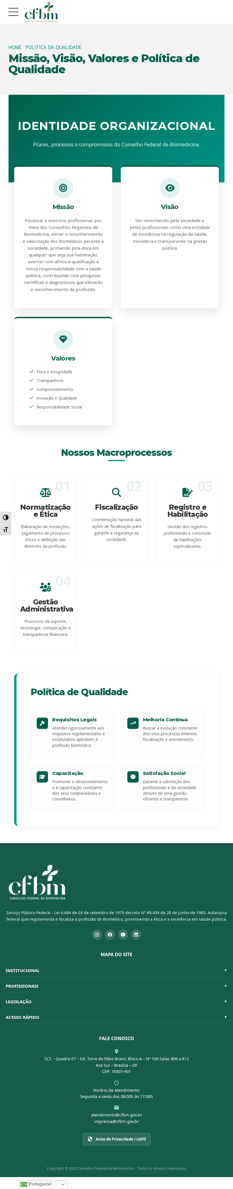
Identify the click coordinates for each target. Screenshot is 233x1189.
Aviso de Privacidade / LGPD (121, 1139)
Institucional (116, 970)
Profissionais (116, 986)
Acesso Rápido (116, 1017)
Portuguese (39, 1184)
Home (15, 47)
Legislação (116, 1001)
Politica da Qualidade (54, 47)
